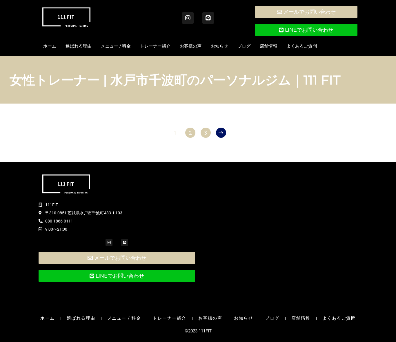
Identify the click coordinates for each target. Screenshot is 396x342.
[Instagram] (188, 18)
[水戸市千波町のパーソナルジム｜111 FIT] (66, 17)
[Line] (208, 18)
